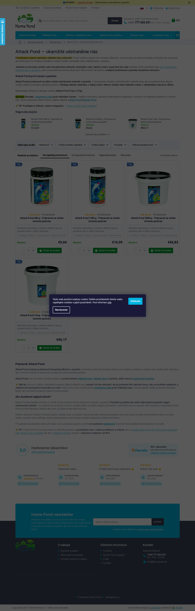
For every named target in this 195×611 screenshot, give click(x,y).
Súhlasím (135, 301)
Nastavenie (61, 309)
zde (109, 302)
